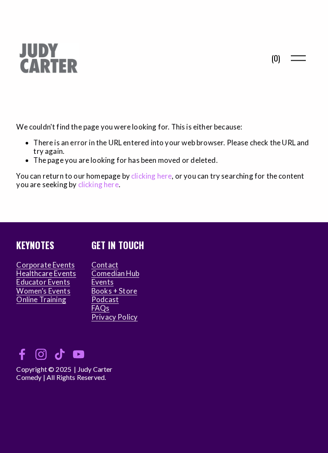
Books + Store (114, 291)
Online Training (41, 299)
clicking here (151, 175)
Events (102, 282)
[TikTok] (60, 354)
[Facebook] (22, 354)
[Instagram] (41, 354)
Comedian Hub (115, 273)
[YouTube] (79, 354)
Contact (104, 265)
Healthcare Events (46, 273)
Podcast (105, 299)
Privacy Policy (114, 317)
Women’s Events (43, 291)
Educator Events (43, 282)
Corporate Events (45, 265)
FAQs (100, 308)
